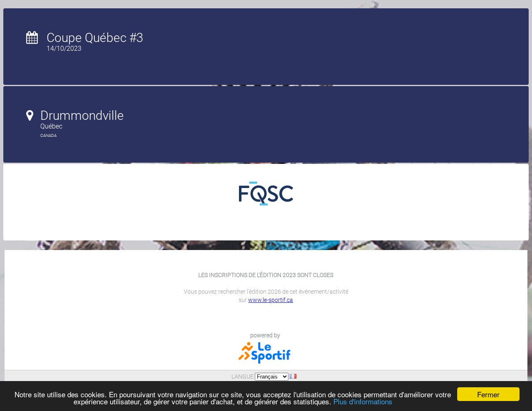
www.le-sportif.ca (270, 300)
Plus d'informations (362, 401)
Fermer (488, 394)
